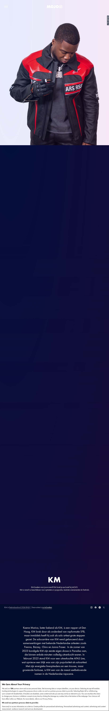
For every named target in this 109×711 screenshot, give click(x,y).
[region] (54, 695)
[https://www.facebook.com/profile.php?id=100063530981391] (96, 607)
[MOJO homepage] (54, 7)
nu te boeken (47, 607)
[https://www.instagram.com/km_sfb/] (91, 607)
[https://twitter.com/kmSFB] (104, 607)
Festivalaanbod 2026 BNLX (19, 607)
